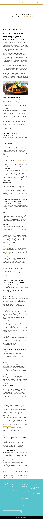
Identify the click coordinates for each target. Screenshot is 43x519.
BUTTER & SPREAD (25, 491)
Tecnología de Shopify (25, 517)
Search (13, 484)
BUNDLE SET (24, 489)
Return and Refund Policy (15, 493)
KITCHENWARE (24, 496)
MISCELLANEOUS (25, 498)
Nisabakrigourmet (7, 426)
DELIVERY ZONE (25, 500)
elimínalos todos (28, 16)
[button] (3, 2)
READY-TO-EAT (24, 486)
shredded (8, 252)
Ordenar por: (19, 7)
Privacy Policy (14, 490)
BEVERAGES (24, 493)
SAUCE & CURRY (25, 484)
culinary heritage (21, 160)
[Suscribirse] (20, 511)
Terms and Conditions (14, 487)
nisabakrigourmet (19, 517)
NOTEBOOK (24, 505)
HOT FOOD (24, 503)
